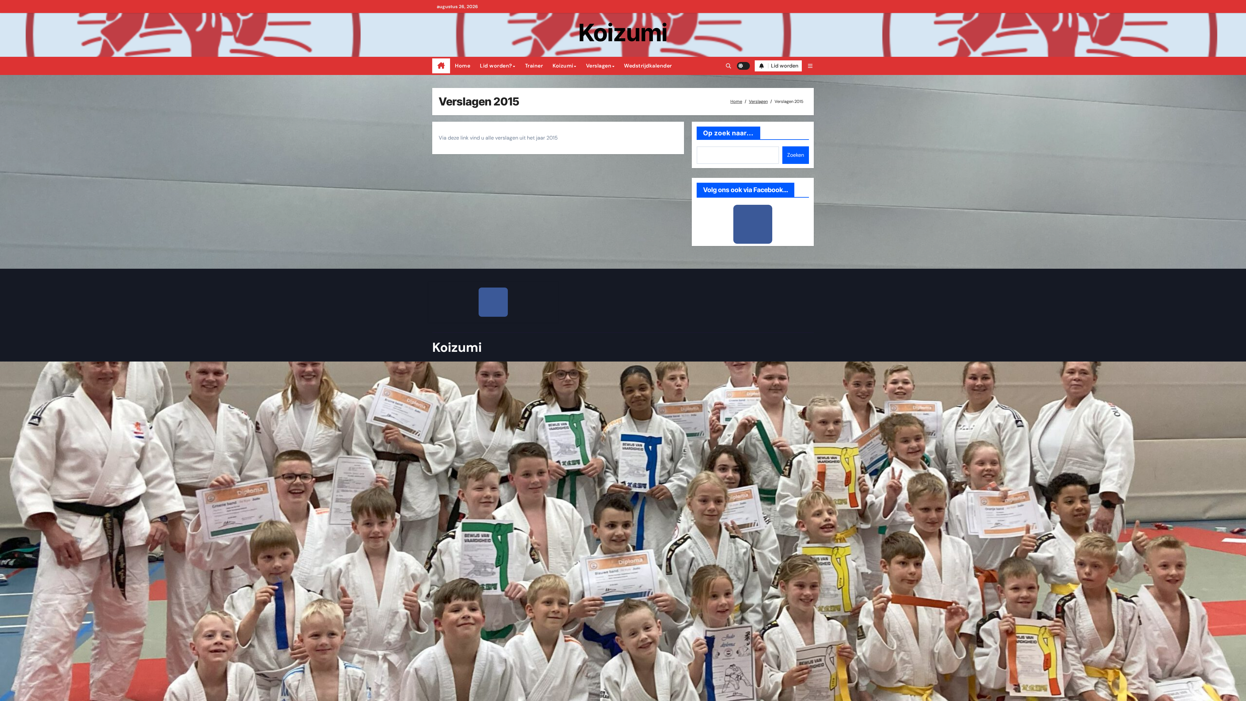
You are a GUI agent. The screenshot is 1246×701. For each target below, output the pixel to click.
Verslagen (599, 65)
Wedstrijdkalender (648, 65)
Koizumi (623, 32)
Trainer (534, 65)
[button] (810, 66)
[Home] (441, 65)
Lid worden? (496, 65)
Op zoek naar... (728, 133)
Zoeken (795, 155)
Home (462, 65)
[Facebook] (752, 224)
